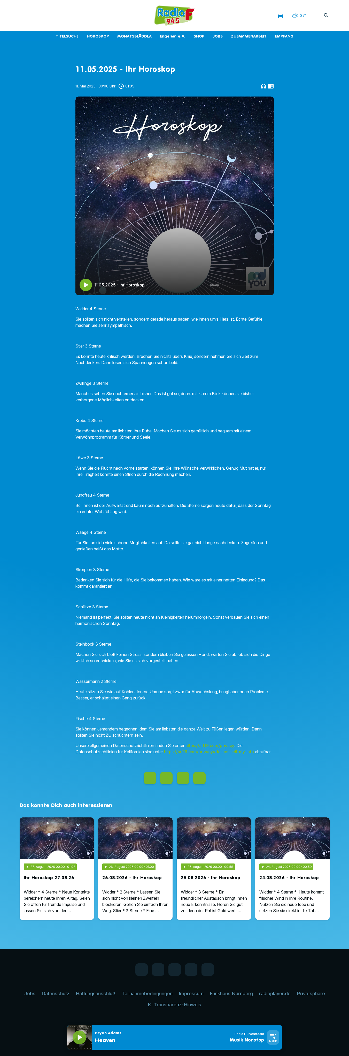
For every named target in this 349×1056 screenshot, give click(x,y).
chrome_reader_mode (271, 86)
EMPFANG (284, 36)
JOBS (218, 36)
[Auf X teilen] (166, 778)
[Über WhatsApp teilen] (183, 778)
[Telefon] (56, 15)
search (326, 15)
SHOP (199, 36)
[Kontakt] (66, 15)
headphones (263, 86)
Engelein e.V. (172, 36)
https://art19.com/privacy (209, 745)
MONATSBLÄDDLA (134, 36)
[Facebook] (25, 15)
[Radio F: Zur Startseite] (174, 15)
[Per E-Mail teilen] (199, 778)
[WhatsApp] (35, 15)
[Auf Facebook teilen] (150, 778)
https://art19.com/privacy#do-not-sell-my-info (209, 751)
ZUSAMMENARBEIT (249, 36)
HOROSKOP (98, 36)
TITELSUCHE (67, 36)
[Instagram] (45, 15)
